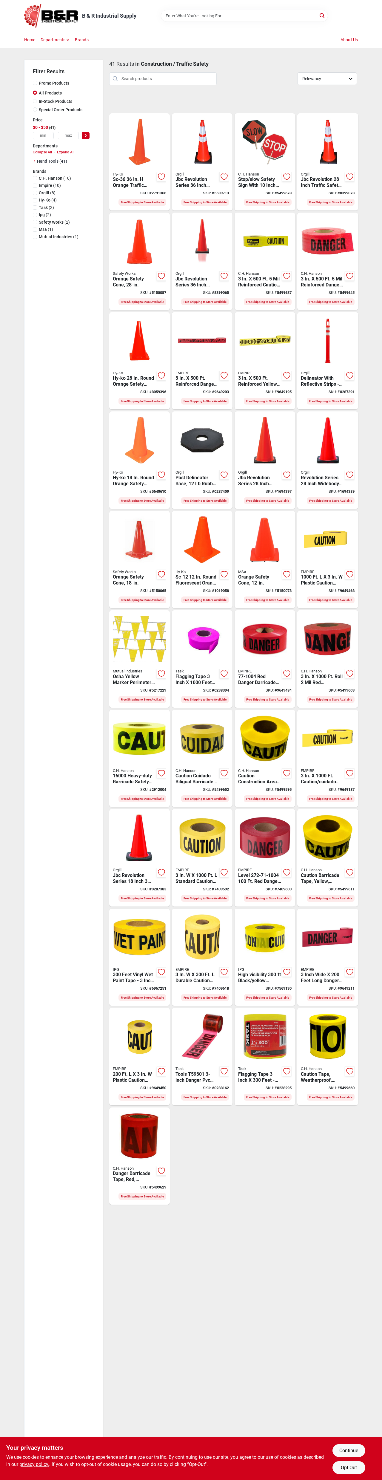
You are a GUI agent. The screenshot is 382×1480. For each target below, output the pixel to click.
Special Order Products (60, 109)
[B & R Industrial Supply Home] (51, 16)
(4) (48, 200)
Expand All (65, 152)
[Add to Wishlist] (161, 176)
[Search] (322, 15)
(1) (46, 229)
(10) (55, 178)
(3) (46, 207)
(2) (45, 214)
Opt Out (349, 1467)
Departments (53, 39)
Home (30, 39)
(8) (47, 192)
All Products (50, 92)
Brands (82, 39)
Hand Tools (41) (52, 161)
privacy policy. (34, 1464)
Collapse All (42, 152)
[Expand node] (35, 161)
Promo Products (54, 83)
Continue (348, 1450)
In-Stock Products (55, 101)
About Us (349, 39)
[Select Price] (86, 135)
